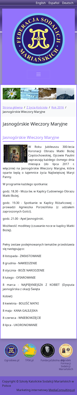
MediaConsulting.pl (62, 390)
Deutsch (67, 3)
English (41, 3)
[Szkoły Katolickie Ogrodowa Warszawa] (38, 39)
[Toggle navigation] (38, 74)
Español (54, 3)
